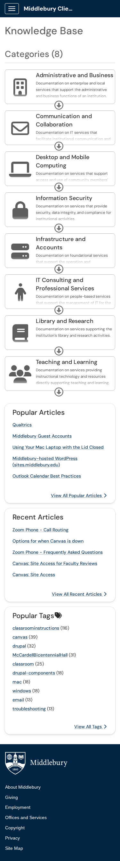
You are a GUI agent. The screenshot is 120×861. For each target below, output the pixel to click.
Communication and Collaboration (64, 120)
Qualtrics (22, 425)
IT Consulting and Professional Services (65, 284)
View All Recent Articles (77, 594)
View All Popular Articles (77, 495)
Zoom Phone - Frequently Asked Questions (57, 552)
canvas (20, 637)
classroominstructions (35, 628)
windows (21, 691)
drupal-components (33, 673)
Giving (11, 797)
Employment (17, 807)
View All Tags (88, 726)
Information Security (64, 198)
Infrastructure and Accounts (60, 243)
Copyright (15, 827)
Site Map (14, 848)
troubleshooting (29, 709)
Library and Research (64, 321)
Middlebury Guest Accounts (42, 436)
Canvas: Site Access (33, 574)
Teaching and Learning (66, 362)
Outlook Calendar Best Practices (46, 476)
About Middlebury (23, 787)
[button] (59, 105)
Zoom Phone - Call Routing (40, 530)
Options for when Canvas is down (48, 541)
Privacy (12, 838)
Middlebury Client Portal (52, 8)
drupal (19, 646)
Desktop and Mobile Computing (62, 161)
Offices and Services (26, 817)
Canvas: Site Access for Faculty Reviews (54, 563)
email (18, 700)
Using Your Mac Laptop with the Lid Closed (58, 447)
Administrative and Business (74, 75)
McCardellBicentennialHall (40, 655)
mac (17, 682)
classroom (23, 664)
